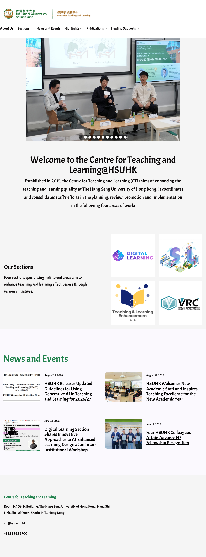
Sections (23, 28)
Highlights (71, 28)
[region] (103, 89)
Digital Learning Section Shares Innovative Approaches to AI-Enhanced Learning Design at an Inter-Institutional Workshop (70, 440)
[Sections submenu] (31, 28)
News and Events (35, 358)
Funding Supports (123, 28)
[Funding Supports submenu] (138, 28)
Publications (95, 28)
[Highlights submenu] (81, 28)
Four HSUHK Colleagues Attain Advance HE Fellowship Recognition (168, 437)
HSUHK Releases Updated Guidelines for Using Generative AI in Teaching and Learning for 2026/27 (68, 391)
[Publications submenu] (106, 28)
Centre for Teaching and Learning (30, 497)
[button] (80, 137)
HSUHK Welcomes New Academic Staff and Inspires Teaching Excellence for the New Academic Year (172, 391)
